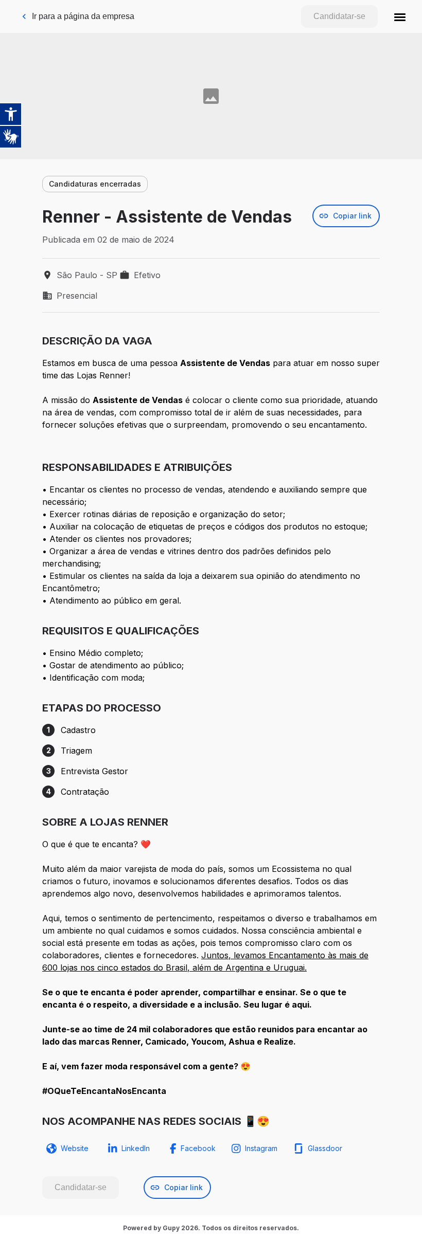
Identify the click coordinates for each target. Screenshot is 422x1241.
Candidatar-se (339, 16)
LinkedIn (135, 1148)
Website (75, 1148)
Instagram (261, 1148)
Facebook (198, 1148)
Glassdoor (325, 1148)
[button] (400, 16)
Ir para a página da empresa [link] (83, 16)
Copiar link (352, 215)
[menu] (400, 16)
